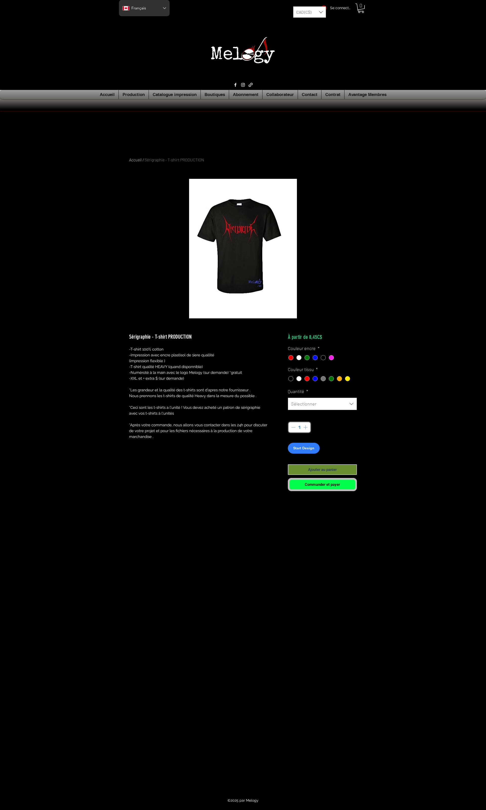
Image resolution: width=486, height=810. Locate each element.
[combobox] (322, 404)
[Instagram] (243, 84)
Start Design (303, 448)
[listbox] (309, 12)
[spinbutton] (299, 427)
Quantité (298, 391)
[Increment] (306, 427)
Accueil (135, 159)
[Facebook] (235, 84)
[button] (309, 12)
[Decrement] (293, 427)
